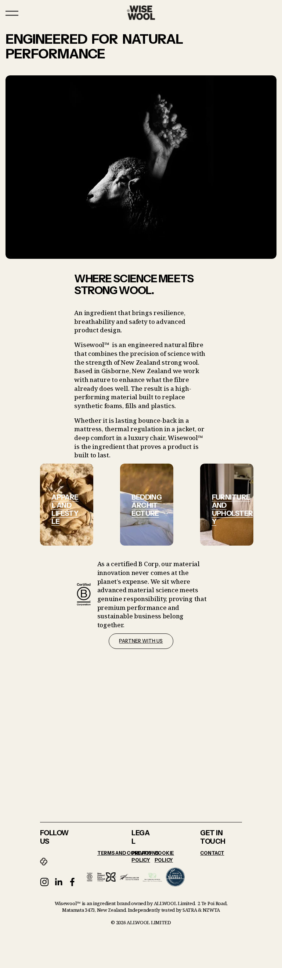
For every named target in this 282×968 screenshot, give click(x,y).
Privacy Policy (141, 856)
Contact (212, 853)
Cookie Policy (164, 856)
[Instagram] (44, 882)
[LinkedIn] (58, 882)
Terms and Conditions (128, 853)
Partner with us (141, 641)
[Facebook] (72, 882)
